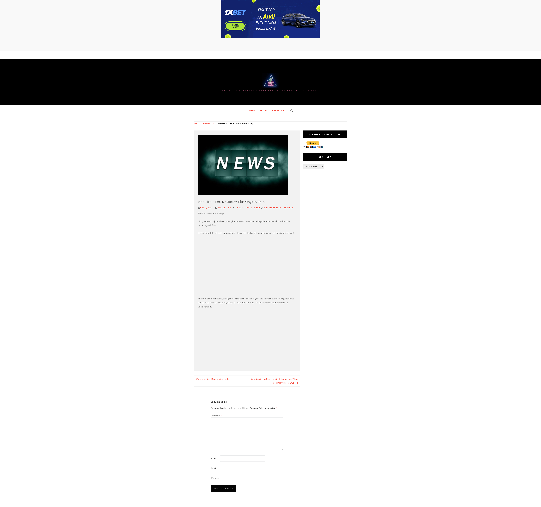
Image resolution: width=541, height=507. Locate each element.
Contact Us (279, 110)
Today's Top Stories (248, 208)
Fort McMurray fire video (278, 208)
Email (214, 468)
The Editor (224, 208)
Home (252, 110)
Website (215, 478)
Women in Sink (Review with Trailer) (213, 379)
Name (214, 458)
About (264, 110)
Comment (216, 415)
